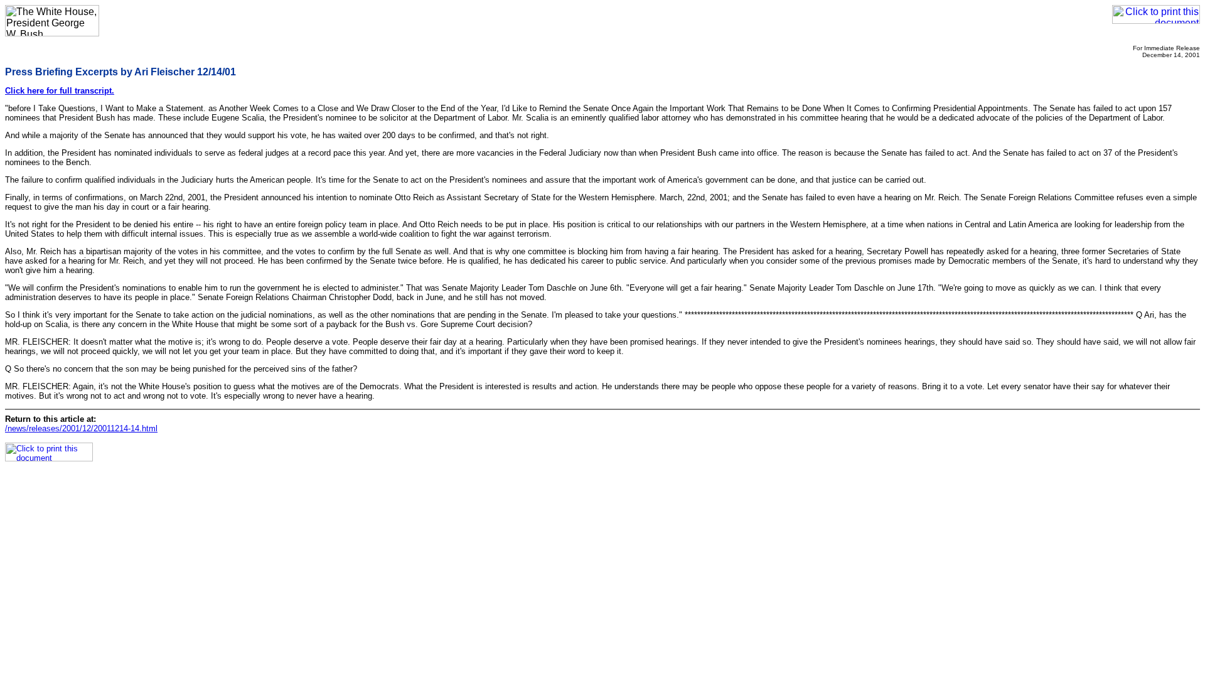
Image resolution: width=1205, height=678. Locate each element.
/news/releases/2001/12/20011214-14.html (81, 428)
